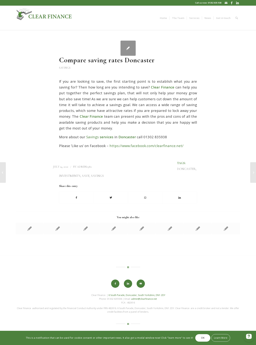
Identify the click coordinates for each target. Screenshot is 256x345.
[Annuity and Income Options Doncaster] (170, 228)
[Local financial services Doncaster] (198, 228)
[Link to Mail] (226, 3)
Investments (69, 176)
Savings (64, 67)
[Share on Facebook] (76, 197)
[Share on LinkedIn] (180, 197)
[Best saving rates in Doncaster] (226, 228)
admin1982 (84, 166)
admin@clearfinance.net (144, 298)
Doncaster (186, 169)
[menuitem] (163, 18)
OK (202, 337)
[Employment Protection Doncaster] (142, 228)
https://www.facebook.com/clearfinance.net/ (146, 145)
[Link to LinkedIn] (237, 3)
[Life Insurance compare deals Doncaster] (113, 228)
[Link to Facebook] (231, 3)
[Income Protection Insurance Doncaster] (57, 228)
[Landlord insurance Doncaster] (86, 228)
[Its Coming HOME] (3, 172)
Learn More (220, 337)
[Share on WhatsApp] (145, 197)
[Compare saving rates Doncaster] (128, 48)
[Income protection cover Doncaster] (29, 228)
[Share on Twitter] (111, 197)
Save (85, 176)
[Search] (236, 18)
